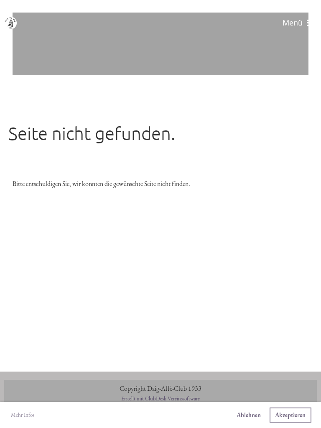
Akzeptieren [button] (290, 415)
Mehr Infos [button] (22, 414)
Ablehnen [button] (249, 415)
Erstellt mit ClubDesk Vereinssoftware (160, 398)
